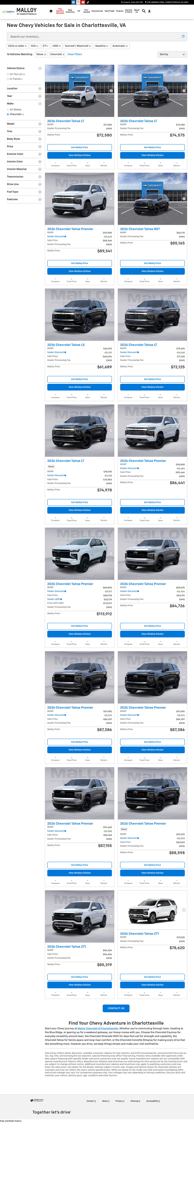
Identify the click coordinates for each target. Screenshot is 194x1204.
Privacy (119, 1101)
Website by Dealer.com (37, 1100)
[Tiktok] (88, 2)
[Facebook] (73, 2)
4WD (57, 46)
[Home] (8, 12)
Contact (90, 1101)
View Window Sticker (80, 155)
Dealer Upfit (53, 599)
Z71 (45, 46)
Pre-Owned (86, 11)
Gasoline (101, 46)
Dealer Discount (55, 237)
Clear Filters (75, 54)
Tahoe (39, 54)
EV (79, 11)
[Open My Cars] (149, 11)
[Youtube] (83, 2)
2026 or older (17, 46)
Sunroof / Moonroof (78, 46)
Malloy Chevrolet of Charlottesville (98, 1028)
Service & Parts (128, 11)
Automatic (120, 46)
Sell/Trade (109, 11)
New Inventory (70, 11)
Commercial (97, 11)
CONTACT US (116, 1008)
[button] (79, 466)
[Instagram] (78, 2)
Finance (119, 11)
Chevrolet (56, 54)
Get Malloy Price (79, 147)
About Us (136, 11)
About (105, 1101)
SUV (34, 46)
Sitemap (134, 1101)
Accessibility (152, 1101)
